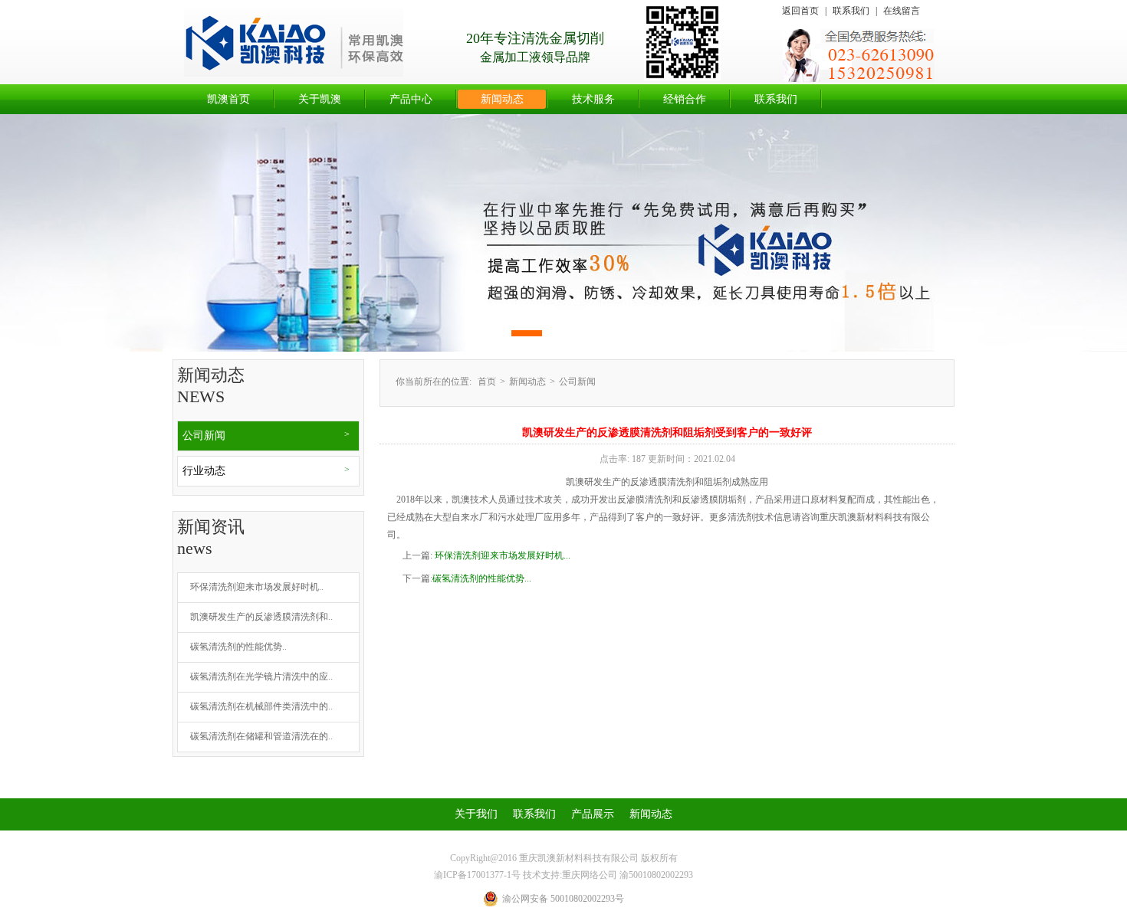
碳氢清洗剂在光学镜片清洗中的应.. (261, 676)
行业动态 (203, 471)
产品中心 (410, 99)
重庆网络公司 (589, 875)
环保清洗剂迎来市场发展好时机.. (257, 586)
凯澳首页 (228, 99)
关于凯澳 (319, 99)
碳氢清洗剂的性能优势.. (238, 646)
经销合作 (684, 99)
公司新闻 (203, 435)
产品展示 (592, 814)
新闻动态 (502, 99)
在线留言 (901, 10)
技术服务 (593, 99)
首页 (487, 381)
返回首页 (800, 10)
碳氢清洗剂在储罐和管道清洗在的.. (261, 736)
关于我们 (476, 814)
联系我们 (851, 10)
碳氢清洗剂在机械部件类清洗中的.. (261, 706)
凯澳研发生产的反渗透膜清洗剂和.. (261, 616)
